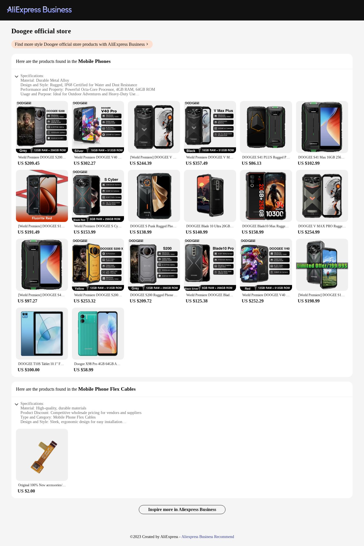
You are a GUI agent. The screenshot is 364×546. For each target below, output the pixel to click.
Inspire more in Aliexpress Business (182, 509)
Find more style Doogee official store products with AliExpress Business (80, 44)
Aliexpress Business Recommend (207, 537)
